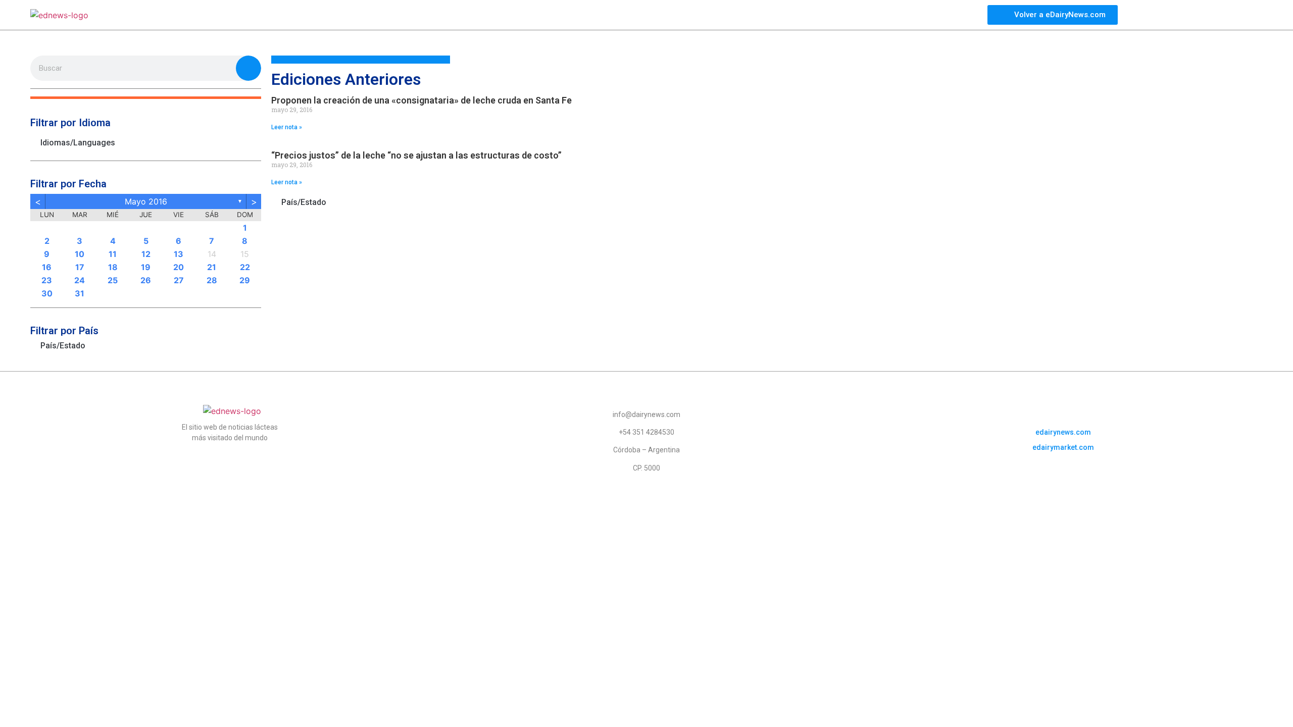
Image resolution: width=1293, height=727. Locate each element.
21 (211, 267)
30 (47, 293)
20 (178, 267)
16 (47, 267)
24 (79, 280)
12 (146, 254)
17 (79, 267)
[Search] (248, 68)
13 (178, 254)
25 (113, 280)
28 (212, 280)
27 (179, 280)
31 (79, 293)
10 (79, 254)
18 (113, 267)
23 (46, 280)
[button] (145, 97)
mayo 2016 (146, 201)
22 (245, 267)
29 (244, 280)
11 (113, 254)
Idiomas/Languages (77, 142)
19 (146, 267)
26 (145, 280)
